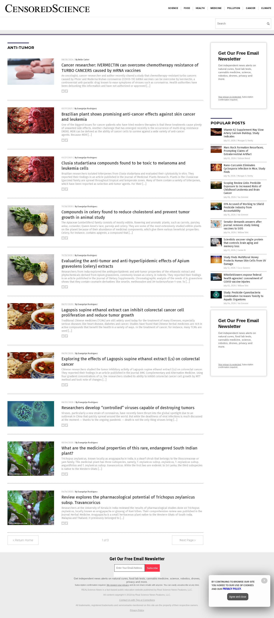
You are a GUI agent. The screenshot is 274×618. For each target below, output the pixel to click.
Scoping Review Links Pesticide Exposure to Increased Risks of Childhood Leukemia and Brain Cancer (242, 188)
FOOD (187, 8)
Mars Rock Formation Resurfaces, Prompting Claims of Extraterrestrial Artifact (244, 151)
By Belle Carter (82, 59)
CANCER (250, 8)
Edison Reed (244, 158)
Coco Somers (243, 268)
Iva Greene (243, 197)
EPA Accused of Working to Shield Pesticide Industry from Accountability (244, 207)
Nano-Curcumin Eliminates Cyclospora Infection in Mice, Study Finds (244, 169)
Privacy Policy (137, 610)
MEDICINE (215, 8)
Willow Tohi (243, 232)
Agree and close (237, 596)
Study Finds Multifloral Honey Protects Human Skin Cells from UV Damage (245, 261)
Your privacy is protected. (229, 97)
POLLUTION (233, 8)
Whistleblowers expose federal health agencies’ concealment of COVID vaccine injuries (243, 278)
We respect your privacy (118, 585)
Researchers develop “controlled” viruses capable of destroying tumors (128, 407)
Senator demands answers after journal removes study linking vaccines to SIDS (243, 225)
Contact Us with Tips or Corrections (137, 600)
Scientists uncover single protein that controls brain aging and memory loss (243, 243)
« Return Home (23, 540)
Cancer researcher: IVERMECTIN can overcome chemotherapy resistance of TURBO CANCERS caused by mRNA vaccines (130, 68)
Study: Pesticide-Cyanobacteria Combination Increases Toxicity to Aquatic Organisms (243, 296)
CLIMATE (266, 8)
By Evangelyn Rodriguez (86, 108)
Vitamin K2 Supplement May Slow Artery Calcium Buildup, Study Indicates (244, 133)
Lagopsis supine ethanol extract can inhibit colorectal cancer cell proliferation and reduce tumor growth (123, 312)
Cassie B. (242, 250)
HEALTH (200, 8)
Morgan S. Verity (245, 140)
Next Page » (187, 540)
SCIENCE (173, 8)
